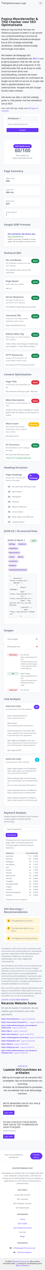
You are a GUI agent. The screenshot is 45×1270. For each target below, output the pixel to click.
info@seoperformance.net (24, 1248)
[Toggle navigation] (41, 3)
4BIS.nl (36, 58)
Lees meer (8, 1113)
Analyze (22, 130)
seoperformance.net (22, 1168)
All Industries (13, 118)
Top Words (11, 835)
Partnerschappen (24, 1252)
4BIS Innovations (22, 1265)
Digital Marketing (9, 1131)
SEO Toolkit (22, 1223)
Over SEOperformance (22, 1228)
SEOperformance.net (20, 1261)
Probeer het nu (36, 1156)
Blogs (22, 1236)
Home (22, 1219)
